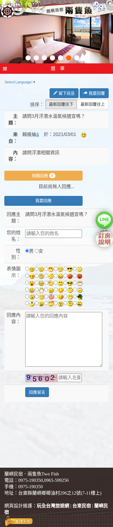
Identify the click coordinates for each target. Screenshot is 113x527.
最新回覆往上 (93, 104)
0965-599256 (56, 480)
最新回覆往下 (61, 104)
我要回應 (43, 201)
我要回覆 (96, 93)
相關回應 (42, 175)
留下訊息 (66, 93)
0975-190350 (30, 480)
